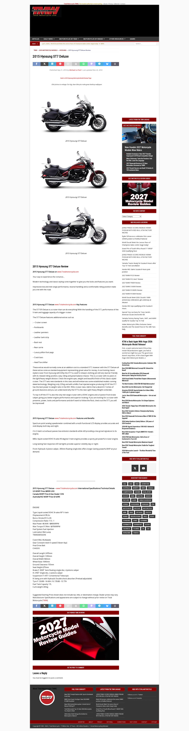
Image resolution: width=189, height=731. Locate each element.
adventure (145, 484)
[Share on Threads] (115, 64)
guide (134, 500)
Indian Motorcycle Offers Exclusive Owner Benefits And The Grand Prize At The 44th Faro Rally (138, 326)
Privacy (110, 4)
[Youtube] (143, 468)
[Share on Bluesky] (107, 64)
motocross (127, 508)
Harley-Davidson (145, 500)
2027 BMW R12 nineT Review (132, 279)
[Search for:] (145, 44)
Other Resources (116, 39)
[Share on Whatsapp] (84, 64)
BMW (143, 488)
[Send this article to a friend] (68, 64)
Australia (126, 488)
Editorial (116, 4)
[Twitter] (135, 468)
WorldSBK (126, 533)
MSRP (124, 512)
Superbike (143, 520)
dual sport (147, 492)
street (135, 520)
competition (127, 492)
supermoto (127, 524)
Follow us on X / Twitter (135, 695)
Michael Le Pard (75, 70)
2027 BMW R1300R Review (131, 294)
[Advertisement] (111, 21)
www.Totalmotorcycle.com (68, 272)
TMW (35, 50)
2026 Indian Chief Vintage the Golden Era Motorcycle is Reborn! (75, 715)
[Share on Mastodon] (91, 64)
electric (140, 496)
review (125, 516)
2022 (124, 484)
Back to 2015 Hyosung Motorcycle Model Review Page (75, 78)
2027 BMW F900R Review (131, 283)
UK (143, 529)
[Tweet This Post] (44, 64)
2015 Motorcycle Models (48, 50)
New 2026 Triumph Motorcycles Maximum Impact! (137, 442)
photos (148, 512)
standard (126, 520)
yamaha (136, 533)
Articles (35, 39)
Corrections (121, 722)
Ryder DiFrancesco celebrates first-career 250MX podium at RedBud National (109, 700)
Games (132, 39)
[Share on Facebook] (37, 64)
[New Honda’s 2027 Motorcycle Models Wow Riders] (139, 142)
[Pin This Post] (60, 64)
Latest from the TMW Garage (139, 120)
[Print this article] (76, 64)
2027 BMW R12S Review (130, 275)
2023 (130, 484)
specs (145, 516)
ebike (132, 496)
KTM (153, 504)
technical (126, 529)
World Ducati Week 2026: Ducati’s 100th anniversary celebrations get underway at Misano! (136, 299)
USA (148, 529)
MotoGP (137, 508)
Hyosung (63, 50)
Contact (122, 4)
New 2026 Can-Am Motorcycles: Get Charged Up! (137, 387)
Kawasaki (145, 504)
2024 (136, 484)
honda (125, 504)
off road (139, 512)
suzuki (147, 524)
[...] (144, 358)
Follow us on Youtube (135, 698)
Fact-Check (133, 722)
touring (136, 529)
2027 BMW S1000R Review (131, 286)
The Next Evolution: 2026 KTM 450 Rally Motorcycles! (138, 384)
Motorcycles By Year (68, 39)
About (105, 4)
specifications (135, 516)
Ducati (125, 496)
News (131, 512)
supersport (138, 524)
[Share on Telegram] (99, 64)
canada (150, 488)
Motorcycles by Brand (93, 39)
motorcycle (147, 508)
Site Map (154, 722)
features (126, 500)
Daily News (48, 39)
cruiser (137, 492)
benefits (136, 488)
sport (152, 516)
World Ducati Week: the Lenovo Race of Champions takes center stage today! (107, 705)
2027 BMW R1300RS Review (132, 290)
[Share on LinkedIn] (52, 64)
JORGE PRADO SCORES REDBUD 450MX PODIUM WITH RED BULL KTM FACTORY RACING (137, 230)
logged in (45, 678)
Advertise (81, 722)
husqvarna (135, 504)
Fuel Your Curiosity (139, 336)
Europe (148, 496)
